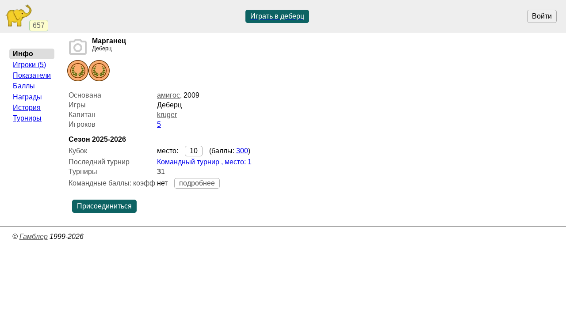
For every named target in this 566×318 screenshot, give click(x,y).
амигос (168, 95)
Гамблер (33, 236)
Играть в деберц (277, 16)
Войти (542, 16)
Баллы (24, 86)
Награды (27, 97)
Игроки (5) (29, 64)
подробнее (197, 183)
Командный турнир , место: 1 (204, 162)
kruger (167, 114)
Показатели (32, 75)
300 (242, 151)
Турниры (27, 118)
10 (194, 151)
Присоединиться (104, 206)
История (27, 107)
